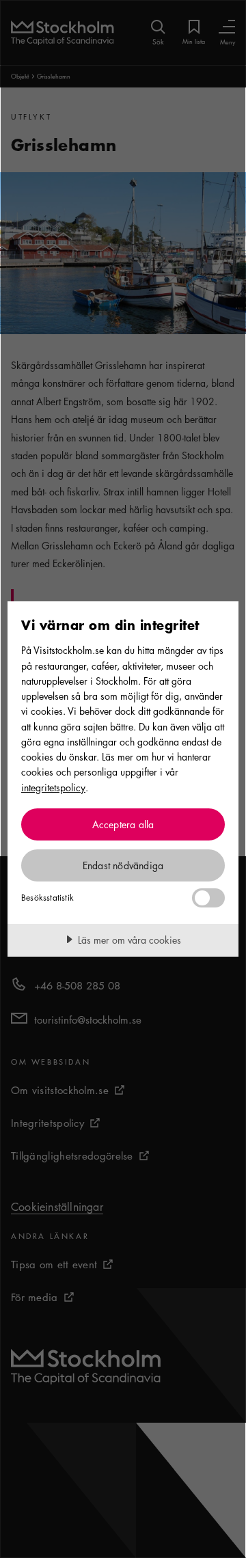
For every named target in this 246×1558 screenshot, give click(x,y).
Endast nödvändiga (123, 865)
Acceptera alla (123, 824)
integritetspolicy (53, 787)
